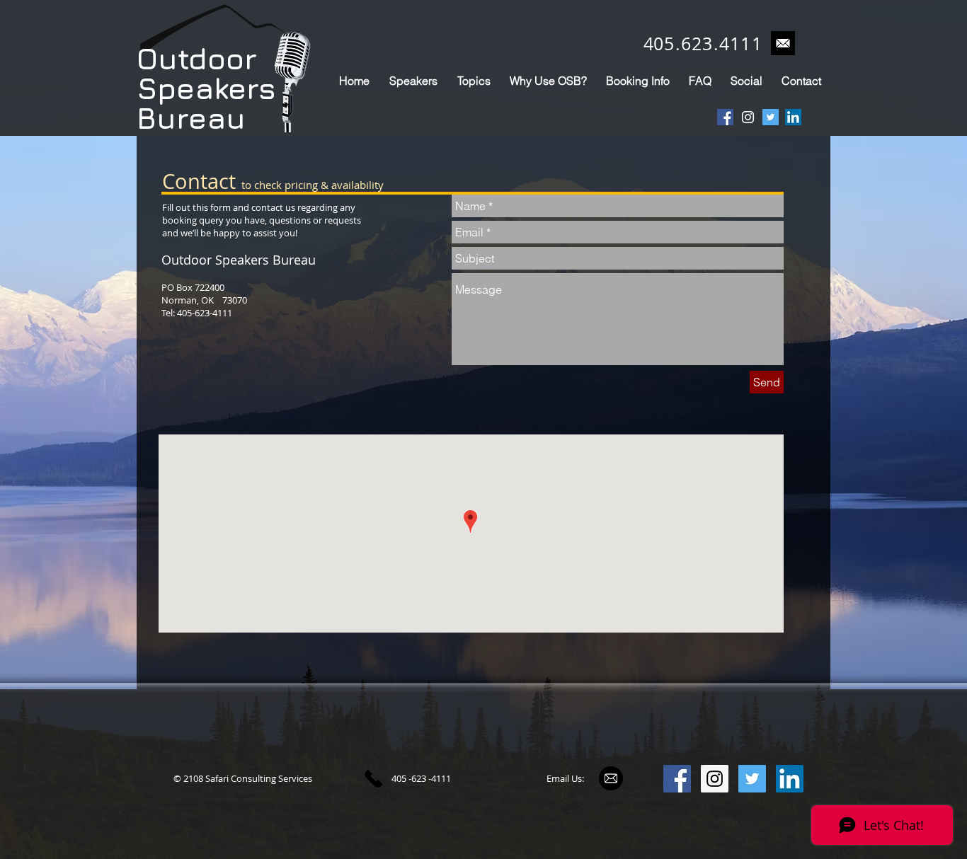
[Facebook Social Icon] (725, 117)
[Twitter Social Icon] (770, 117)
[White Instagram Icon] (748, 117)
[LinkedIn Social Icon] (793, 117)
